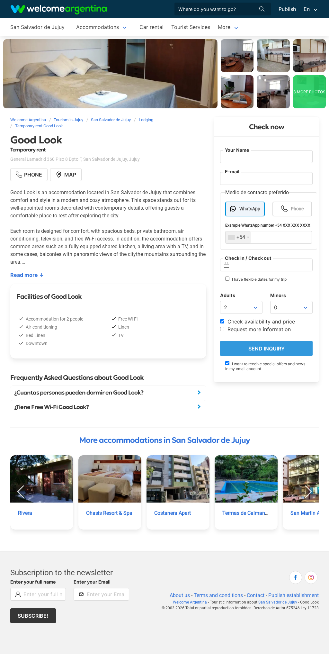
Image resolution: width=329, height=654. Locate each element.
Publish (287, 9)
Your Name (237, 150)
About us (180, 595)
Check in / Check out (248, 258)
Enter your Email (92, 582)
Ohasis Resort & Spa (109, 513)
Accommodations (97, 27)
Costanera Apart (172, 513)
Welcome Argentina (190, 602)
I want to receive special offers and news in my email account (265, 366)
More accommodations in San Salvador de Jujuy (164, 440)
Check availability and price (260, 321)
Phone (297, 209)
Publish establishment (293, 595)
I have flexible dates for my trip (259, 279)
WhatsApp (249, 209)
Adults (227, 295)
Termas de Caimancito (247, 513)
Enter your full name (33, 582)
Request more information (258, 329)
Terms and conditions (218, 595)
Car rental (151, 27)
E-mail (232, 171)
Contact (255, 595)
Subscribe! (33, 616)
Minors (278, 295)
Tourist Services (190, 27)
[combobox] (238, 237)
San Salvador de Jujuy (37, 27)
